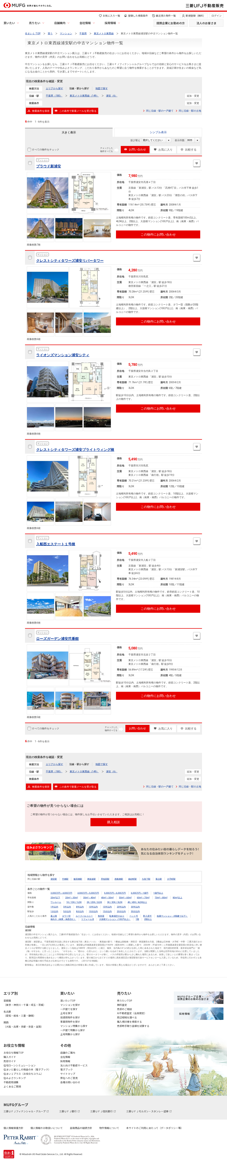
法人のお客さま (206, 23)
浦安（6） (111, 95)
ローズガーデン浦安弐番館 (57, 638)
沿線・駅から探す (79, 88)
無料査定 (122, 1005)
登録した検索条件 (138, 15)
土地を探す (66, 1013)
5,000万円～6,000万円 (115, 893)
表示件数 (181, 140)
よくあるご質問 (12, 1086)
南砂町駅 (132, 879)
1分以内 (54, 911)
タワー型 (66, 916)
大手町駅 (171, 879)
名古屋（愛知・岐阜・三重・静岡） (20, 1014)
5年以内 (67, 907)
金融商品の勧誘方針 (81, 1128)
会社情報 (85, 23)
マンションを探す (70, 1005)
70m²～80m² (161, 897)
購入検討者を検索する (129, 1021)
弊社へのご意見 (69, 1078)
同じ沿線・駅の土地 (190, 110)
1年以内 (54, 907)
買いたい (9, 23)
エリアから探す (54, 88)
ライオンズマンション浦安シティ (62, 355)
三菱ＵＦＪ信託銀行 (101, 1111)
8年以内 (80, 907)
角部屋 (101, 916)
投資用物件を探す (70, 1017)
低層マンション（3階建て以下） (172, 916)
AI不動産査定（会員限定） (132, 1013)
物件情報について (109, 1128)
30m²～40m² (89, 897)
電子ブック (66, 1069)
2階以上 (148, 919)
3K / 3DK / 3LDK (114, 902)
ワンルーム (56, 902)
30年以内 (135, 907)
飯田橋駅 (78, 879)
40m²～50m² (107, 897)
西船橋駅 (119, 879)
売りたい (34, 23)
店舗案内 (59, 23)
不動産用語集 (11, 1082)
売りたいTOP (124, 1000)
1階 (137, 919)
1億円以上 (158, 893)
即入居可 (147, 916)
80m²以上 (177, 897)
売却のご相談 (124, 1009)
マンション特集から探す (74, 1026)
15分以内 (107, 911)
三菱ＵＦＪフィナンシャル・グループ (25, 1111)
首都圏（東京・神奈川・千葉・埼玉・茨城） (25, 1003)
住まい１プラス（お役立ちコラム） (23, 1073)
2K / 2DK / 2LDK (94, 902)
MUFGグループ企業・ (193, 998)
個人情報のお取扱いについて (47, 1128)
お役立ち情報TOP (14, 1052)
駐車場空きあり (116, 916)
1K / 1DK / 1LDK (74, 902)
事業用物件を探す (70, 1021)
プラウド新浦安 (48, 166)
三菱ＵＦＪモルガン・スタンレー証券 (147, 1111)
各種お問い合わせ (70, 1082)
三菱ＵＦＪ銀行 (68, 1111)
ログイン (217, 15)
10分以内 (93, 911)
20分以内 (121, 911)
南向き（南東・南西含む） (63, 919)
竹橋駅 (65, 879)
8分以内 (80, 911)
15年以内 (107, 907)
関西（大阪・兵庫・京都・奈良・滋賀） (23, 1024)
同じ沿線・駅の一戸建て (159, 110)
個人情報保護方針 (13, 1128)
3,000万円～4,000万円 (61, 893)
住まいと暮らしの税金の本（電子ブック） (27, 1069)
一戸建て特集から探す (72, 1030)
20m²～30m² (71, 897)
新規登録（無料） (196, 15)
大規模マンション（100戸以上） (115, 919)
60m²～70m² (143, 897)
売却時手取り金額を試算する (133, 1026)
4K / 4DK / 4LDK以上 (137, 902)
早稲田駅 (105, 879)
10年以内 (93, 907)
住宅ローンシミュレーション (20, 1065)
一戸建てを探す (69, 1009)
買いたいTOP (67, 1000)
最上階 (54, 916)
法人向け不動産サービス (74, 1065)
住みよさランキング (15, 1078)
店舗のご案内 (67, 1052)
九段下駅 (146, 879)
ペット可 (133, 916)
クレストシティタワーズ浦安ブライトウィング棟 (75, 449)
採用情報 (110, 23)
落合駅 (159, 879)
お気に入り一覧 (111, 15)
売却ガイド (10, 1061)
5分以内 (67, 911)
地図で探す (101, 88)
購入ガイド (10, 1057)
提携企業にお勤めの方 (170, 23)
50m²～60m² (125, 897)
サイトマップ (67, 1073)
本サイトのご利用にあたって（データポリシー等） (154, 1128)
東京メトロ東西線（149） (84, 95)
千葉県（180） (54, 95)
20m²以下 (55, 897)
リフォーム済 (87, 919)
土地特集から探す (70, 1034)
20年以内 (121, 907)
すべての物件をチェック (45, 149)
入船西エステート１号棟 (55, 544)
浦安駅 (54, 879)
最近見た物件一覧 (166, 15)
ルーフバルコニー (84, 916)
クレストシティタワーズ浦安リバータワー (70, 260)
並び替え (137, 140)
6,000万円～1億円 (139, 893)
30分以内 (135, 911)
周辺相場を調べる (127, 1017)
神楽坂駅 (91, 879)
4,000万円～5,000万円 (88, 893)
